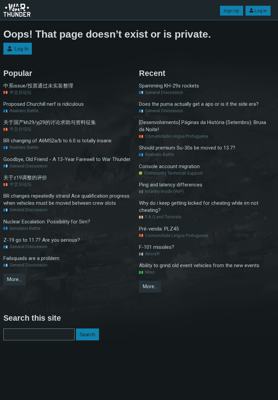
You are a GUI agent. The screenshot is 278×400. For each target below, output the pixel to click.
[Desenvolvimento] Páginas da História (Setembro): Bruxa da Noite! (202, 126)
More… (14, 279)
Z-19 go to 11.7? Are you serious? (41, 240)
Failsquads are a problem (31, 258)
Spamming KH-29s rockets (169, 86)
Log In (261, 10)
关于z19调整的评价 (25, 178)
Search (87, 335)
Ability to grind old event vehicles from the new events (199, 265)
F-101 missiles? (156, 247)
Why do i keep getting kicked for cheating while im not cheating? (198, 206)
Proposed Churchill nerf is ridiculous (43, 104)
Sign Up (231, 10)
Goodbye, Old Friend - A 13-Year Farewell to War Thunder (67, 159)
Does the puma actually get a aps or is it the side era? (199, 104)
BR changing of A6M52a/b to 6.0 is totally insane (57, 141)
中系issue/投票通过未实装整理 (38, 86)
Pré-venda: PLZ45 (159, 229)
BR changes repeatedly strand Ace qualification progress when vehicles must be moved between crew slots (66, 199)
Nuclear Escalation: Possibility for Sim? (46, 222)
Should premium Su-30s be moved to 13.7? (187, 148)
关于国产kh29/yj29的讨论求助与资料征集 (49, 122)
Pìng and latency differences (170, 185)
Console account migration (169, 166)
